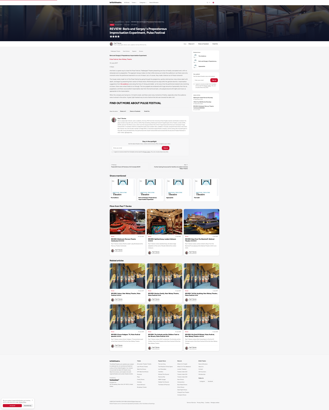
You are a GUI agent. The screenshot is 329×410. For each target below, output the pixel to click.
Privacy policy (146, 152)
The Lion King (161, 364)
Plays (138, 377)
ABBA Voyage (162, 379)
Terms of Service (191, 402)
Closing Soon (180, 382)
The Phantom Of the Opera (165, 366)
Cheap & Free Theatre (183, 392)
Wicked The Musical (163, 374)
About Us (201, 366)
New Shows (180, 379)
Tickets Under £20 (182, 371)
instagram (202, 381)
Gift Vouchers (202, 371)
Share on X (191, 44)
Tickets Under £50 (182, 377)
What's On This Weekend (184, 366)
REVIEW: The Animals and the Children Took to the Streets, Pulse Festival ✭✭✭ (163, 335)
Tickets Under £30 (182, 374)
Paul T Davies (122, 118)
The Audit (197, 197)
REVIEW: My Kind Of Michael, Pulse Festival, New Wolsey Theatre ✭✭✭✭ (200, 335)
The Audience (114, 197)
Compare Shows (181, 395)
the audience (125, 84)
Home (111, 22)
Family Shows (140, 379)
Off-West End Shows (142, 371)
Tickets (134, 2)
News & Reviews (153, 2)
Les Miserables (162, 369)
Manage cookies (215, 402)
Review (128, 22)
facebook (210, 381)
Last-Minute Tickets (142, 366)
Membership (202, 374)
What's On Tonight (182, 364)
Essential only (27, 405)
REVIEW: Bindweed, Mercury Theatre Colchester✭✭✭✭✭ (123, 240)
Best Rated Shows (182, 384)
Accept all (12, 405)
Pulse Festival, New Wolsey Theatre (121, 59)
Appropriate (169, 197)
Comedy (139, 382)
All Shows (126, 2)
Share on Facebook (203, 44)
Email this (215, 44)
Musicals (139, 374)
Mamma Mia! (161, 377)
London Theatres (181, 369)
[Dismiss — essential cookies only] (32, 400)
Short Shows (180, 387)
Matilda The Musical (163, 382)
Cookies (207, 402)
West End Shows (141, 369)
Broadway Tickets (142, 387)
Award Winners (141, 384)
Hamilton (160, 371)
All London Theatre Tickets (144, 364)
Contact (201, 369)
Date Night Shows (182, 390)
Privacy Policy (200, 402)
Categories (142, 2)
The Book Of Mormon (164, 384)
